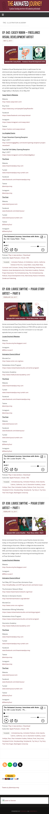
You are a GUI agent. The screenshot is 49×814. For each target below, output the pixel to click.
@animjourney (7, 186)
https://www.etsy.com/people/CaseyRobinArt (17, 109)
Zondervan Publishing (9, 278)
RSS (28, 258)
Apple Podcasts (15, 258)
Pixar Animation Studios (19, 487)
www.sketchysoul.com (9, 204)
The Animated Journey (21, 273)
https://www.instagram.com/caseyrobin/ (16, 122)
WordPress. (33, 811)
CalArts (36, 262)
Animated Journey (17, 482)
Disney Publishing (29, 267)
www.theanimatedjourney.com (12, 166)
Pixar (9, 487)
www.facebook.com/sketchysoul (13, 211)
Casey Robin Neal (37, 265)
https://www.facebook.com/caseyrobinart (16, 115)
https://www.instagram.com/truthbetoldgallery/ (18, 155)
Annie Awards (40, 482)
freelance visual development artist (13, 270)
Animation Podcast (17, 262)
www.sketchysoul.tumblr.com (12, 218)
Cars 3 (25, 484)
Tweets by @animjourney (10, 788)
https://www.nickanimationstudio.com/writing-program (21, 612)
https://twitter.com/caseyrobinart (13, 129)
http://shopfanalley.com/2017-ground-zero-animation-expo (22, 585)
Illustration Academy (31, 270)
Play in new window (15, 255)
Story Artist (40, 487)
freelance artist (40, 267)
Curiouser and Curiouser (10, 267)
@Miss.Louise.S (7, 350)
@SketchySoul (7, 225)
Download (26, 255)
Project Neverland (8, 273)
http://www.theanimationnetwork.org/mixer (17, 592)
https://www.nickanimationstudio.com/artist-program (20, 368)
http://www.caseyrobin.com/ (12, 102)
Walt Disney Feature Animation (35, 276)
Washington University (21, 493)
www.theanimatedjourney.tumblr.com (15, 173)
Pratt (34, 487)
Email (23, 258)
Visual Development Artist (16, 276)
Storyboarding (18, 490)
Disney (21, 267)
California (19, 484)
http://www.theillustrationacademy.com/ (16, 375)
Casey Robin (27, 265)
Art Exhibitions (28, 262)
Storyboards (27, 490)
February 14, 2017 (10, 512)
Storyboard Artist (7, 490)
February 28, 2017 (10, 297)
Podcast (41, 270)
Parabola (23, 811)
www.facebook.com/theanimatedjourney (16, 180)
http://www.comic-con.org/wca (12, 361)
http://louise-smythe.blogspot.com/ (14, 343)
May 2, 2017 (8, 41)
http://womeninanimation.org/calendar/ (16, 599)
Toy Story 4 (35, 490)
